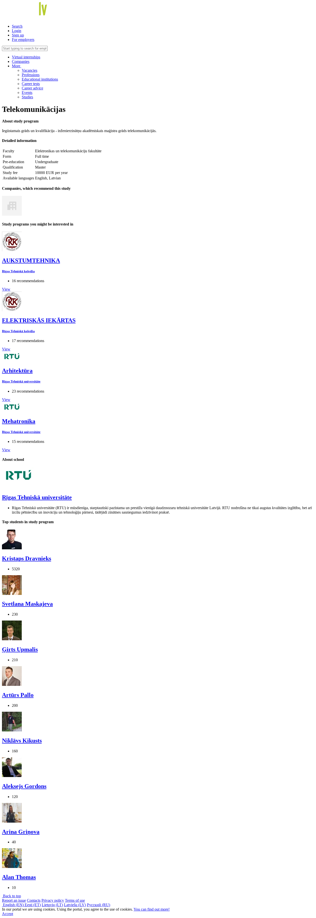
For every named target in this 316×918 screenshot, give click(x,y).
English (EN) (13, 905)
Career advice (32, 88)
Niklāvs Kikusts (22, 740)
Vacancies (29, 70)
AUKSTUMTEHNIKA (31, 260)
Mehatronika (18, 421)
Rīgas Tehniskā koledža (18, 271)
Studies (27, 97)
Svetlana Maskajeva (27, 604)
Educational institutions (40, 79)
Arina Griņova (21, 832)
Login (16, 31)
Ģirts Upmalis (20, 649)
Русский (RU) (98, 905)
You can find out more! (152, 909)
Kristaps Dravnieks (26, 558)
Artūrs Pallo (18, 695)
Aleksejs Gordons (24, 786)
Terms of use (75, 900)
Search (17, 26)
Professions (31, 75)
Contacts (33, 900)
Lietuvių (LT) (52, 905)
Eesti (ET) (33, 905)
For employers (23, 39)
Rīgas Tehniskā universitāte (21, 381)
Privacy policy (52, 900)
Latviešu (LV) (75, 905)
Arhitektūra (17, 370)
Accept (7, 914)
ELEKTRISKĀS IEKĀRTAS (39, 320)
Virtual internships (26, 57)
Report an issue (14, 900)
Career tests (31, 84)
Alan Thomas (19, 877)
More (16, 66)
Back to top (11, 896)
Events (27, 92)
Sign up (18, 35)
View (6, 289)
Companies (20, 61)
